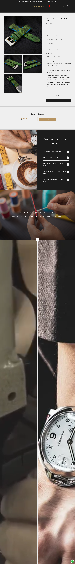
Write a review (47, 119)
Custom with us (56, 9)
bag (35, 9)
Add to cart (59, 95)
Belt (31, 9)
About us (47, 9)
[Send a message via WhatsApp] (72, 561)
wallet (25, 9)
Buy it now (58, 100)
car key (40, 9)
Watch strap (18, 9)
